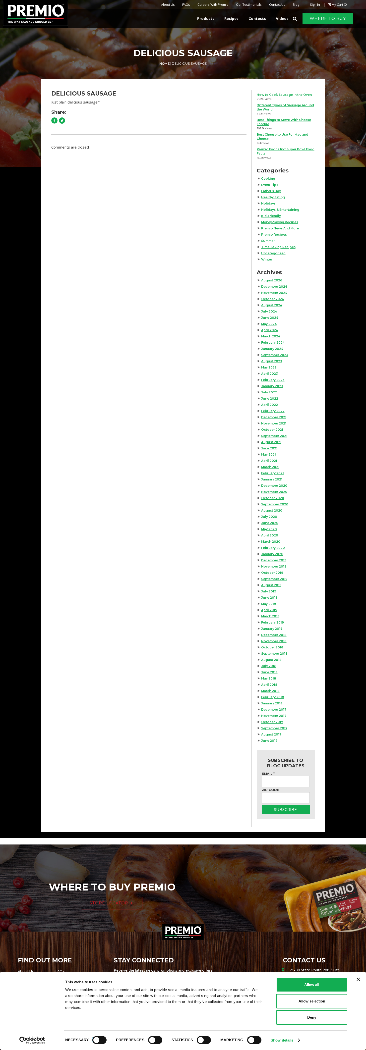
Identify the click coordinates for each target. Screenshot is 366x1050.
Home (164, 63)
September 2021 (274, 436)
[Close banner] (358, 979)
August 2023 (271, 361)
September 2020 (274, 504)
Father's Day (271, 191)
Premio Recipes (274, 234)
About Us (168, 4)
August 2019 (271, 585)
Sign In (315, 4)
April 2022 (269, 405)
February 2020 (273, 548)
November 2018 (274, 641)
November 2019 (273, 566)
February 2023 (273, 380)
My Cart (337, 4)
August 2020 (271, 510)
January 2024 (272, 349)
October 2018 (272, 647)
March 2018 (270, 691)
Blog (296, 4)
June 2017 (269, 740)
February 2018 (272, 697)
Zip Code (270, 790)
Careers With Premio (213, 4)
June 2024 (269, 317)
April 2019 (269, 610)
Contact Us (277, 4)
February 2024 (273, 342)
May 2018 (268, 678)
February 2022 (273, 411)
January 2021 (271, 479)
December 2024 (274, 286)
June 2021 (269, 448)
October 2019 (272, 573)
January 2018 (272, 703)
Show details (282, 1040)
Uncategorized (273, 253)
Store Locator (108, 903)
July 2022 (269, 392)
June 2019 (269, 597)
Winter (266, 259)
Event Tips (269, 185)
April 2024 (269, 330)
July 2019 (268, 591)
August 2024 (271, 305)
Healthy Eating (273, 197)
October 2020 (272, 498)
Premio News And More (280, 228)
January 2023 (272, 386)
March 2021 (270, 467)
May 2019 (268, 604)
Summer (268, 241)
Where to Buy (328, 18)
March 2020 (270, 541)
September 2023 (274, 355)
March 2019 (270, 616)
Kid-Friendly (271, 216)
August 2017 (271, 734)
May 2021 (268, 454)
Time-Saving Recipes (278, 247)
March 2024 (270, 336)
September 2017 (274, 728)
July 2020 (269, 517)
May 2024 (269, 324)
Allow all (311, 985)
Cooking (268, 178)
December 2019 (273, 560)
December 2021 (273, 417)
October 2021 (272, 429)
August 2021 (271, 442)
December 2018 (274, 635)
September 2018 (274, 653)
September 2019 (274, 579)
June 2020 (269, 523)
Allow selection (312, 1001)
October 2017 (272, 722)
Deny (311, 1017)
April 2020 (269, 535)
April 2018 (269, 684)
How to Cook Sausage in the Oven (284, 95)
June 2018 (269, 672)
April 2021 (269, 461)
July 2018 (268, 666)
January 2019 (271, 628)
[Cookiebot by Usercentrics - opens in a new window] (32, 1040)
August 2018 (271, 660)
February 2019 (272, 622)
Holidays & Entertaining (280, 209)
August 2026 (271, 280)
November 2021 (273, 423)
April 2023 (269, 373)
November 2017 (273, 716)
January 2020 (272, 554)
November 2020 (274, 492)
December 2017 (273, 709)
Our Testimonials (249, 4)
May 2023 (269, 367)
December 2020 (274, 485)
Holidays (268, 203)
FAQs (186, 4)
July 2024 (269, 311)
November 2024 (274, 293)
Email (268, 774)
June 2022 (269, 398)
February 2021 (272, 473)
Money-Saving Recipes (279, 222)
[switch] (153, 1039)
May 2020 (269, 529)
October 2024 (272, 299)
